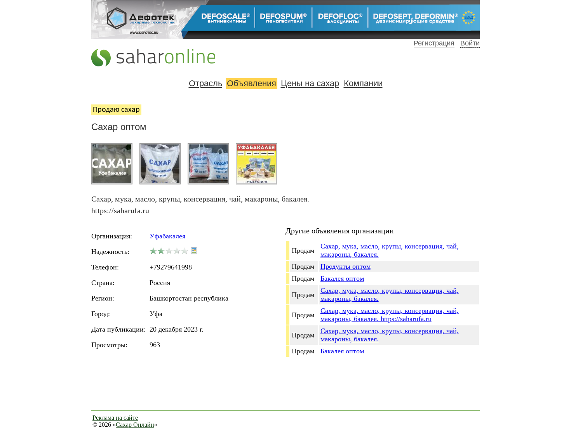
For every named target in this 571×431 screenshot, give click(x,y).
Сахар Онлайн (135, 424)
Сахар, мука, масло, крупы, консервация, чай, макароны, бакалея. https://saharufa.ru (389, 315)
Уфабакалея (167, 236)
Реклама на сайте (115, 417)
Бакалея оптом (342, 278)
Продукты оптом (345, 266)
